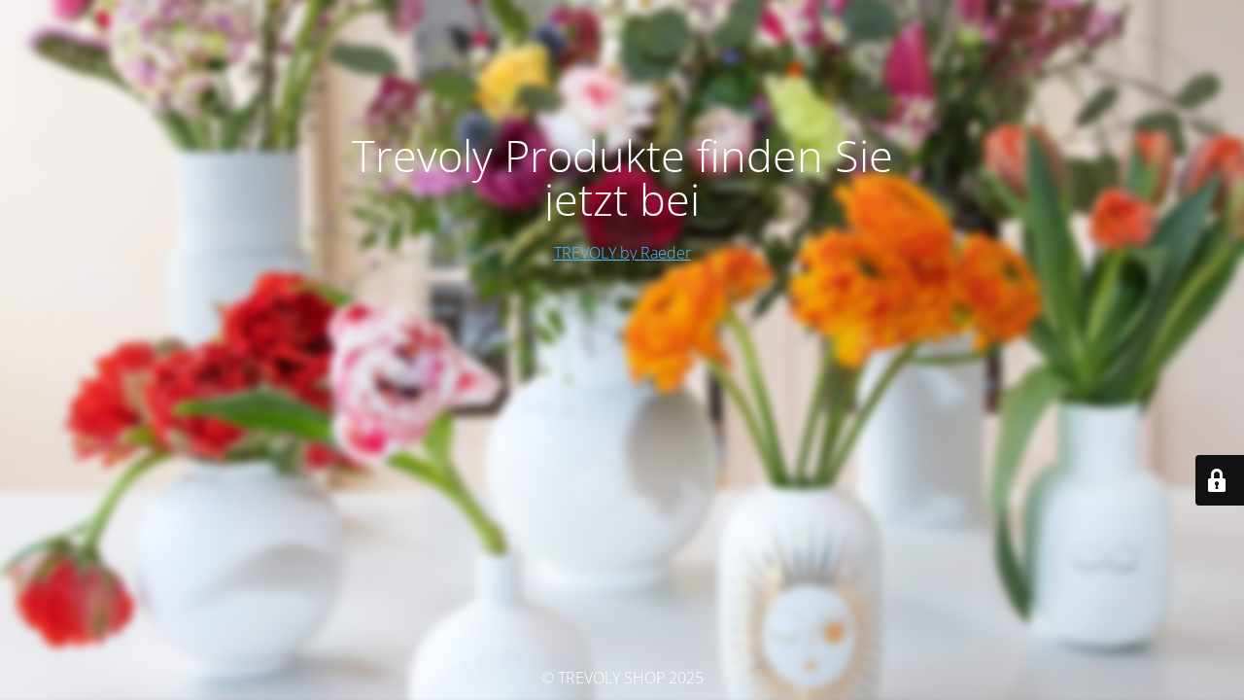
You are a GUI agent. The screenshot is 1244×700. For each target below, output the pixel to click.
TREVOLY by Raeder (622, 252)
